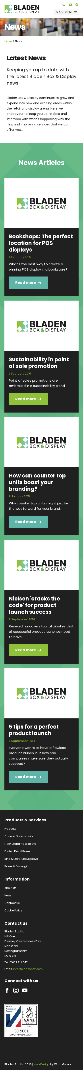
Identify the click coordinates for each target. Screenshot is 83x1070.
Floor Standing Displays (20, 844)
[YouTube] (24, 990)
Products (10, 829)
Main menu (64, 12)
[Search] (77, 4)
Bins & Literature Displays (21, 859)
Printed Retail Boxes (17, 851)
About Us (10, 888)
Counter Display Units (18, 836)
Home (8, 41)
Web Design (42, 1064)
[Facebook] (7, 990)
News (8, 895)
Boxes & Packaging (17, 866)
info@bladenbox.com (28, 969)
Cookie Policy (13, 910)
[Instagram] (16, 990)
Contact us (12, 903)
